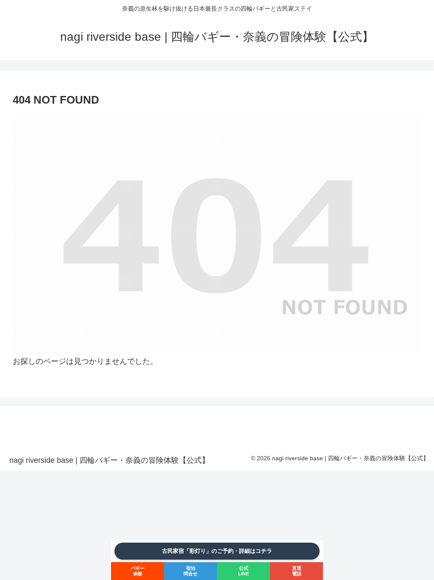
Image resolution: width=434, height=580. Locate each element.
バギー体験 (138, 571)
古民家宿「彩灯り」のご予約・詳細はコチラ (217, 551)
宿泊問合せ (191, 571)
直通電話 (296, 571)
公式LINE (243, 571)
